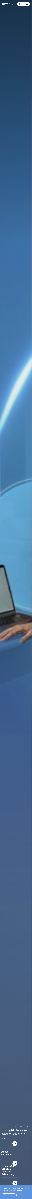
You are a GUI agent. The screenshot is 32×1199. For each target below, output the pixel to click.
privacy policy (19, 1190)
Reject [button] (12, 1194)
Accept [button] (5, 1194)
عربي (23, 3)
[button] (21, 1194)
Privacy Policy (17, 53)
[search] (19, 4)
